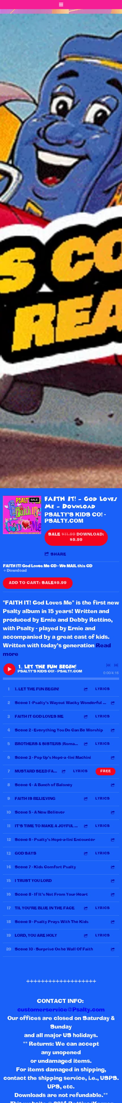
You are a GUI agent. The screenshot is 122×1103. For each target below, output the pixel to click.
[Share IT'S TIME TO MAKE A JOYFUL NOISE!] (85, 826)
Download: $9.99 (76, 537)
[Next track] (116, 665)
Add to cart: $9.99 (38, 583)
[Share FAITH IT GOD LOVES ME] (85, 716)
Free (105, 771)
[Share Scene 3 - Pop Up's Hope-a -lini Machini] (112, 757)
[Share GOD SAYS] (85, 853)
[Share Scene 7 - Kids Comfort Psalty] (112, 867)
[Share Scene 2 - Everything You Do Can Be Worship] (112, 730)
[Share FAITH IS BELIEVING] (85, 798)
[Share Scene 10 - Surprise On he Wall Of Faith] (112, 949)
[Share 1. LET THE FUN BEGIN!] (85, 689)
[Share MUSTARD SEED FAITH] (63, 771)
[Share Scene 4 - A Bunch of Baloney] (112, 785)
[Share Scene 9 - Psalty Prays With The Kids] (112, 922)
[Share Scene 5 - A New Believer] (112, 812)
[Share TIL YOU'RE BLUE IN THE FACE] (85, 908)
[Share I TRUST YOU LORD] (112, 881)
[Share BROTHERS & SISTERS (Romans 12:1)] (85, 744)
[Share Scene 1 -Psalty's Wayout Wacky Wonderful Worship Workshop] (112, 703)
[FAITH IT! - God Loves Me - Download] (22, 515)
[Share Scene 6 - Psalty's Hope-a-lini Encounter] (112, 840)
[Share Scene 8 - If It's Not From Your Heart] (112, 894)
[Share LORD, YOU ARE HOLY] (85, 935)
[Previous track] (108, 665)
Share (58, 554)
